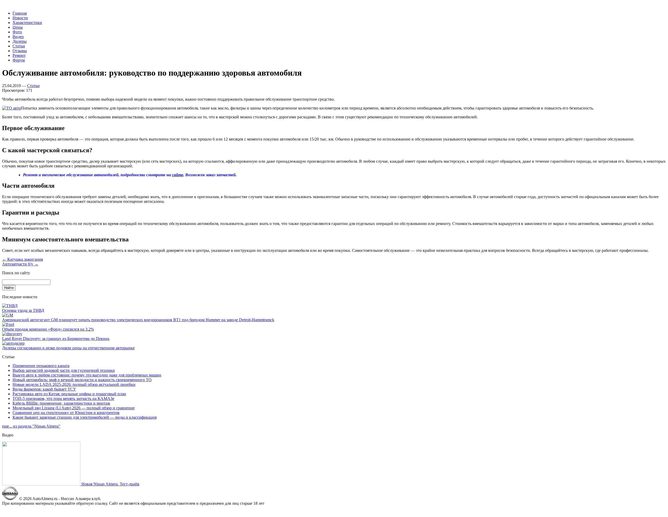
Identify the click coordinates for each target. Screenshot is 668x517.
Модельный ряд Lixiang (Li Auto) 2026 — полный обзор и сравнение (74, 408)
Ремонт (19, 55)
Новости (20, 18)
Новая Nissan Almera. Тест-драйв (109, 484)
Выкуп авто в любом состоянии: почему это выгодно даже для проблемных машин (87, 375)
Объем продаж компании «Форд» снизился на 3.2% (48, 329)
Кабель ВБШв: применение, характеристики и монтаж (61, 403)
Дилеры (20, 41)
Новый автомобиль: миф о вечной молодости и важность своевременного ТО (82, 380)
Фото (17, 32)
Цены (18, 27)
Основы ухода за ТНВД (23, 310)
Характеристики (27, 22)
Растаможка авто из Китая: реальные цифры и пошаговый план (69, 394)
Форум (19, 60)
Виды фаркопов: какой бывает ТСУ (44, 389)
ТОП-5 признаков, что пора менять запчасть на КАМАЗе (63, 398)
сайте (177, 175)
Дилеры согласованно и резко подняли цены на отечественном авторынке (68, 348)
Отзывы (20, 50)
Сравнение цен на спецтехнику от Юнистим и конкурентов (66, 412)
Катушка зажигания (22, 259)
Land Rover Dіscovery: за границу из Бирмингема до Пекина (55, 338)
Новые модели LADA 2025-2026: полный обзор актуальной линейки (74, 384)
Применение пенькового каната (41, 365)
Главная (20, 13)
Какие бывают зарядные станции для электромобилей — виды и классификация (85, 417)
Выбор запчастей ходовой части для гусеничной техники (64, 370)
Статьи (19, 46)
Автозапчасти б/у (20, 264)
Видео (18, 36)
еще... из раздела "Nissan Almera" (31, 426)
